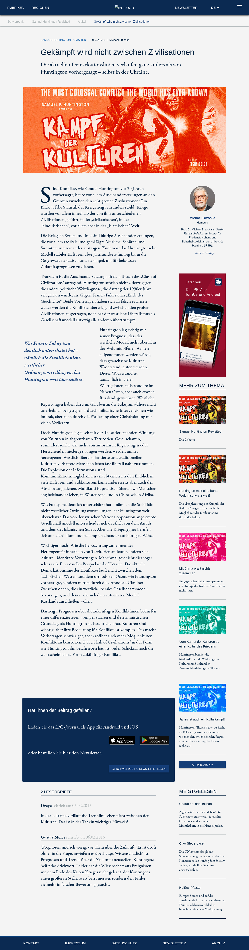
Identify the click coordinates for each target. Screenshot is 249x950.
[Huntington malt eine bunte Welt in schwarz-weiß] (202, 471)
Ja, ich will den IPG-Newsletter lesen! (139, 768)
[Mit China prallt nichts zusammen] (202, 549)
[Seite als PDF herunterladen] (171, 673)
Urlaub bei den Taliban (195, 804)
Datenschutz (124, 943)
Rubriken (15, 7)
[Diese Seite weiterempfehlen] (204, 41)
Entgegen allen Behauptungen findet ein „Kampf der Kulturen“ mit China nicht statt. (202, 586)
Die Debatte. (187, 440)
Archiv (218, 943)
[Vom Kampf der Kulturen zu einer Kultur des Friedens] (202, 622)
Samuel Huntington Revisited (200, 431)
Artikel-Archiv (202, 764)
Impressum (75, 943)
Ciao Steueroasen (192, 843)
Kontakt (31, 943)
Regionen (40, 7)
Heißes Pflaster (190, 887)
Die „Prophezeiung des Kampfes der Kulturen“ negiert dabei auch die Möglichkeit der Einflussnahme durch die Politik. (201, 511)
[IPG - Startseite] (124, 7)
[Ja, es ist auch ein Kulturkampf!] (202, 700)
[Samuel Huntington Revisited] (202, 412)
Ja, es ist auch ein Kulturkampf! (202, 719)
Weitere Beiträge (205, 253)
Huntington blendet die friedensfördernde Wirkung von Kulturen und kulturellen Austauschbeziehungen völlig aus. (199, 661)
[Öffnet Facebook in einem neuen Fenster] (195, 41)
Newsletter (174, 943)
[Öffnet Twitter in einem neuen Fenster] (187, 41)
